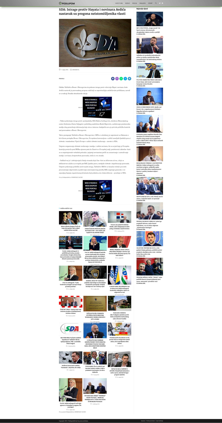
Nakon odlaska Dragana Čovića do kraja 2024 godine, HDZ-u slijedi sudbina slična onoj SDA (70, 228)
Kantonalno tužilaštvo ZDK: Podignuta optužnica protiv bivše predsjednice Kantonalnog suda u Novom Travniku (119, 315)
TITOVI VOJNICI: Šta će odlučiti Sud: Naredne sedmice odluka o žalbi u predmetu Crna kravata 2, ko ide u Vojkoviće (95, 369)
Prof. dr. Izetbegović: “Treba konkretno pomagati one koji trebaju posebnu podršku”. (70, 284)
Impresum (143, 420)
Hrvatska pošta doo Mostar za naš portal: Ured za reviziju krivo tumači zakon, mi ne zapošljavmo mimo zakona (119, 340)
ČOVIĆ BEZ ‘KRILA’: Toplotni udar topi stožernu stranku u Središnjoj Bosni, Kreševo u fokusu (70, 311)
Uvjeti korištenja (159, 420)
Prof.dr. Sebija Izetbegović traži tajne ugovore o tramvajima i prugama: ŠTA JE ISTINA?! (70, 405)
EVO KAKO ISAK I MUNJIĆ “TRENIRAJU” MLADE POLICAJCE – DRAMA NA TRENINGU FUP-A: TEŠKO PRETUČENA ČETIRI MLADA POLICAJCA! (95, 398)
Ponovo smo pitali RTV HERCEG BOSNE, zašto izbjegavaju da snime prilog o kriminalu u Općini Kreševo (119, 226)
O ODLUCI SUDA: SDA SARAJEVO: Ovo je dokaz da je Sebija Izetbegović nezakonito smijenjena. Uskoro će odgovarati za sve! (119, 289)
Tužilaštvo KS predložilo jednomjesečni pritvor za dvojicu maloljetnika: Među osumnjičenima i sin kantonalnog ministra (149, 57)
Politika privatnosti (150, 420)
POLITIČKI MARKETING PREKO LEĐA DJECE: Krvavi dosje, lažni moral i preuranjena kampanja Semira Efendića (149, 82)
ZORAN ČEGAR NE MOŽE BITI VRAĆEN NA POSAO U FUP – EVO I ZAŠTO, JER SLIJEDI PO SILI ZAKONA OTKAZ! (95, 230)
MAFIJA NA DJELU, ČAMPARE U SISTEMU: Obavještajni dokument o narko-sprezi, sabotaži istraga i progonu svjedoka (119, 372)
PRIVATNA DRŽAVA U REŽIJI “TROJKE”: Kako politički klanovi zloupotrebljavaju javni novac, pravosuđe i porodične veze (149, 279)
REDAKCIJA (75, 69)
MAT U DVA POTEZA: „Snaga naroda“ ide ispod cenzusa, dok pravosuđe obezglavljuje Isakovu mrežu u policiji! (148, 30)
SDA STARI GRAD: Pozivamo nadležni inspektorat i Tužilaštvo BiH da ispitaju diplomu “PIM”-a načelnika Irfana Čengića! (70, 340)
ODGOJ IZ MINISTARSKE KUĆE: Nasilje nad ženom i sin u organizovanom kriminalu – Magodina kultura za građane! (148, 109)
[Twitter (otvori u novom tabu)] (160, 3)
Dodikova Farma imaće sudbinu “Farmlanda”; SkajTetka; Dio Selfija (71, 366)
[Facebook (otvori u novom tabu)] (162, 3)
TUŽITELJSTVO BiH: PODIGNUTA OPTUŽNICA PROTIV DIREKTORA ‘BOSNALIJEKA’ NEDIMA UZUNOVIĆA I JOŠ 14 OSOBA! (95, 316)
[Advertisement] (149, 298)
